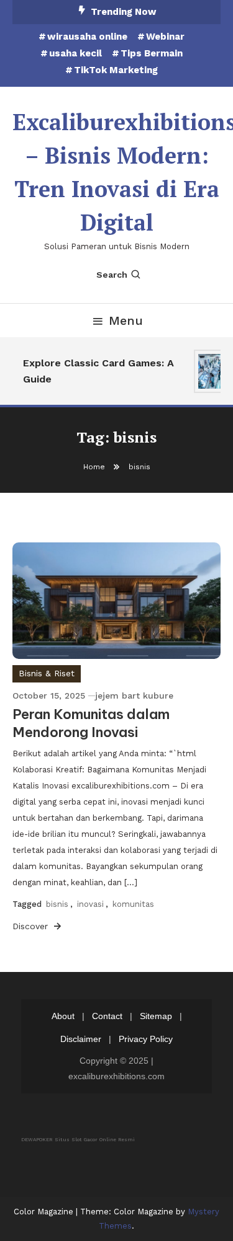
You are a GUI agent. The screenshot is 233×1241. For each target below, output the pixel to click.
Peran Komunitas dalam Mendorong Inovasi (91, 723)
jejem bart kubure (134, 695)
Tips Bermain (152, 53)
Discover (31, 926)
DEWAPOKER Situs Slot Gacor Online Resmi (78, 1139)
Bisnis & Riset (47, 673)
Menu (126, 320)
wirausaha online (87, 36)
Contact (107, 1016)
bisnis (57, 904)
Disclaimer (80, 1039)
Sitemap (156, 1016)
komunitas (133, 904)
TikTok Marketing (116, 70)
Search (111, 275)
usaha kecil (75, 53)
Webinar (165, 36)
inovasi (90, 904)
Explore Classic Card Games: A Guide (97, 371)
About (63, 1016)
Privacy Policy (146, 1039)
